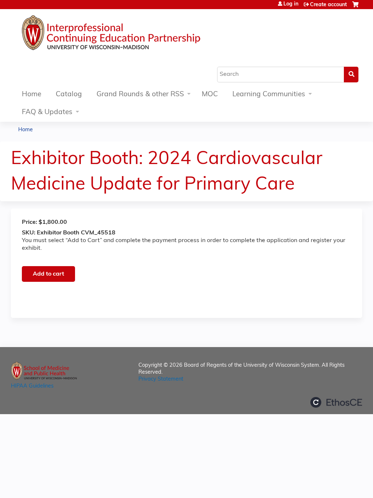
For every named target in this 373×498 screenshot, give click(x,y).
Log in (290, 4)
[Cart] (355, 7)
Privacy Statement (160, 379)
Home (31, 94)
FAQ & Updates (47, 112)
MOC (210, 94)
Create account (328, 5)
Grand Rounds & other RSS (140, 94)
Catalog (69, 94)
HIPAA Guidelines (32, 386)
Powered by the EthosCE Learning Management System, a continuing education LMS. (336, 402)
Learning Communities (268, 94)
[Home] (133, 34)
